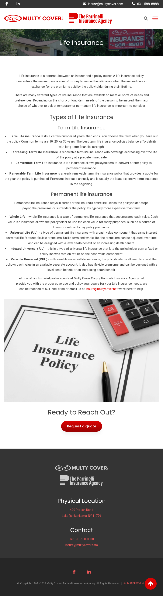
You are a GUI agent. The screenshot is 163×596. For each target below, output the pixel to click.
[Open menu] (155, 18)
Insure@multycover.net (102, 289)
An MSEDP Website (134, 583)
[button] (145, 18)
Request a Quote (81, 426)
